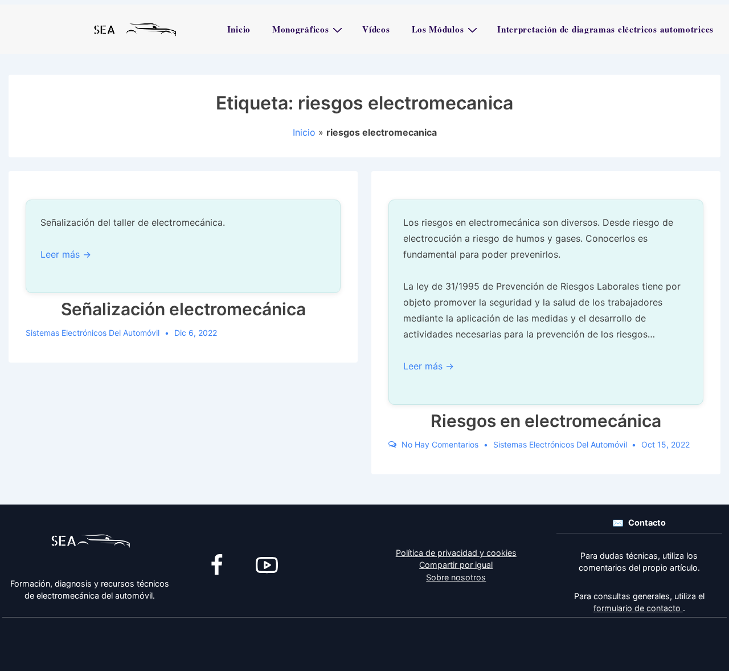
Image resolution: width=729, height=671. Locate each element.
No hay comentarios (440, 444)
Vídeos (376, 29)
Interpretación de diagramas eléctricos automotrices (605, 29)
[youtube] (267, 565)
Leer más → (65, 254)
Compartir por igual (456, 565)
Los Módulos (438, 29)
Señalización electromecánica (183, 309)
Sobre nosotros (456, 577)
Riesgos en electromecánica (546, 420)
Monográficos (300, 29)
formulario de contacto (638, 608)
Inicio (239, 29)
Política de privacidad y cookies (456, 553)
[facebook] (217, 565)
